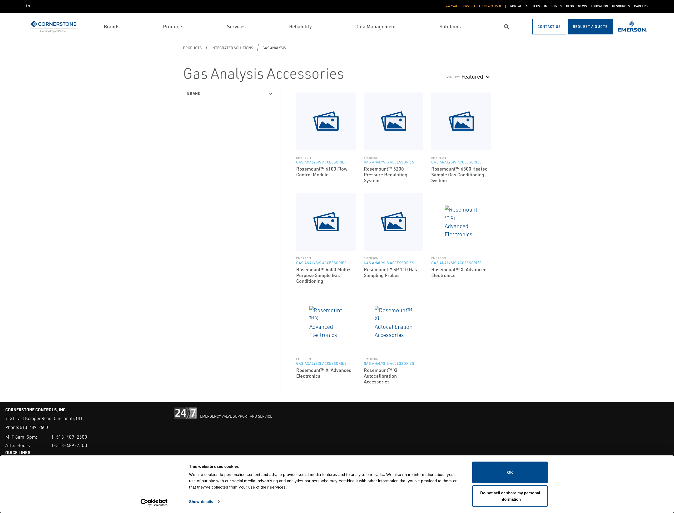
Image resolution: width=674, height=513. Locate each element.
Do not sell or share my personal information (510, 495)
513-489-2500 (34, 427)
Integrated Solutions (232, 47)
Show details (201, 501)
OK (510, 472)
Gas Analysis (274, 47)
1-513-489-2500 (69, 437)
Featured (472, 76)
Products (192, 47)
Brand (194, 93)
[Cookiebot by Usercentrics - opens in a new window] (154, 503)
